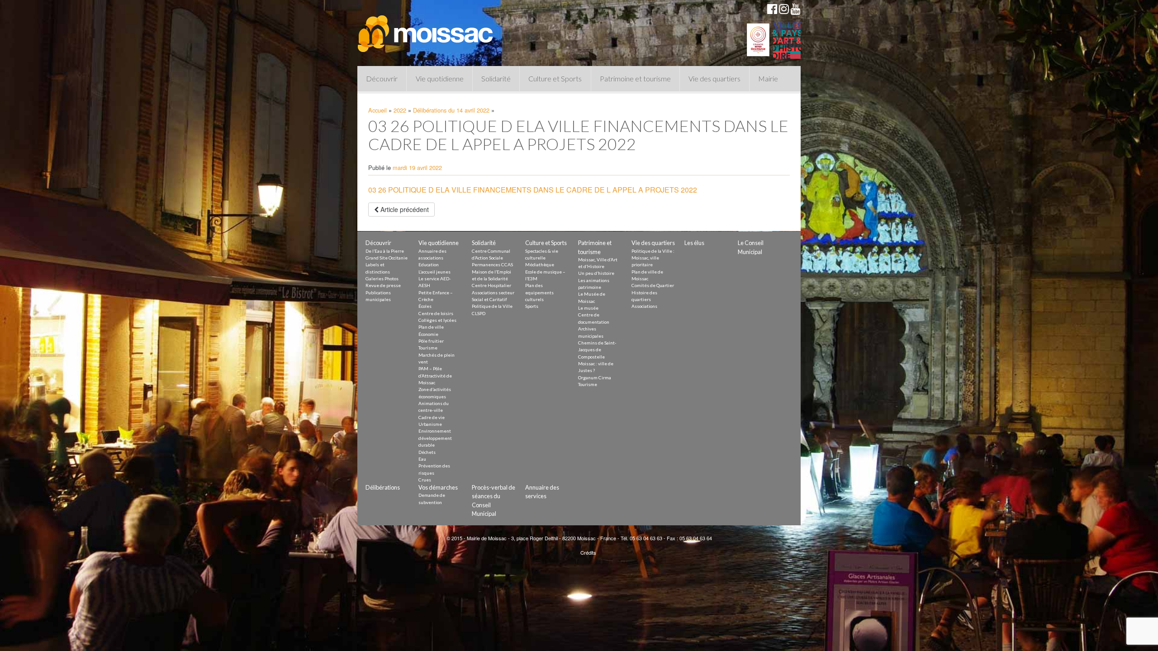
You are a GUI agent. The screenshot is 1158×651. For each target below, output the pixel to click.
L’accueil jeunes (434, 271)
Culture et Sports (555, 78)
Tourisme (427, 347)
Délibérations (382, 487)
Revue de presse (383, 285)
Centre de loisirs (435, 313)
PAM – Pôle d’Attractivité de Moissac (435, 375)
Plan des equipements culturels (539, 292)
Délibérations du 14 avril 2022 (451, 110)
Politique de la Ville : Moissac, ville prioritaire (652, 258)
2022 (400, 110)
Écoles (425, 306)
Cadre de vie (431, 417)
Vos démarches (438, 487)
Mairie (768, 78)
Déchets (427, 452)
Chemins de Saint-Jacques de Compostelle (597, 349)
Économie (428, 334)
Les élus (694, 242)
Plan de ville (431, 327)
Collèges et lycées (437, 320)
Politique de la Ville (492, 306)
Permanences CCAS (492, 264)
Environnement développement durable (435, 438)
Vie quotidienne (440, 78)
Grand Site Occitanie (386, 257)
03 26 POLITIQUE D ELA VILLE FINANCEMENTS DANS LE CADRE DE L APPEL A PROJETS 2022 (532, 189)
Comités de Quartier (652, 285)
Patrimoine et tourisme (635, 78)
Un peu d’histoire (596, 273)
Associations (644, 306)
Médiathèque (539, 264)
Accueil (377, 110)
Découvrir (382, 78)
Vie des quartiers (714, 78)
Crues (424, 479)
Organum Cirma (594, 377)
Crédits (588, 552)
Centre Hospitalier (491, 285)
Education (428, 264)
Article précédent (404, 209)
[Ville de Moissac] (426, 29)
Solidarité (496, 78)
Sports (531, 306)
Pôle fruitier (431, 341)
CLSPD (478, 313)
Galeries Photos (382, 278)
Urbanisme (430, 424)
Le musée (588, 308)
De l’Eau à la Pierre (384, 251)
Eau (422, 459)
